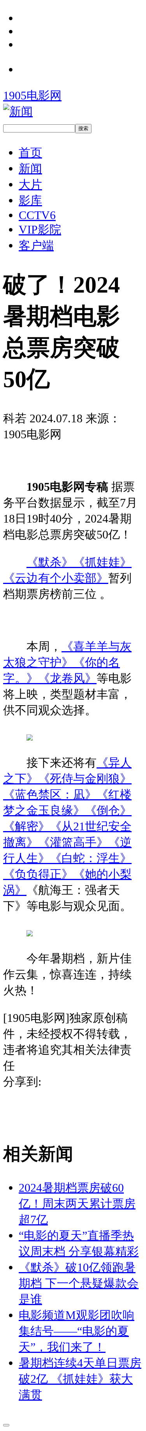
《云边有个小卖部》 (55, 578)
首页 (30, 152)
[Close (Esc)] (6, 1425)
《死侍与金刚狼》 (85, 778)
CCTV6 (37, 215)
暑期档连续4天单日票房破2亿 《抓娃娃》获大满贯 (80, 1378)
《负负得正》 (38, 874)
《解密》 (26, 826)
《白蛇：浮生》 (91, 858)
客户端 (36, 245)
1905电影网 (32, 95)
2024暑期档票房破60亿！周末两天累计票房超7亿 (77, 1203)
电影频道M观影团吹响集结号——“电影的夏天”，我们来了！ (76, 1331)
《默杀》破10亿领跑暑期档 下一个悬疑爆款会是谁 (79, 1283)
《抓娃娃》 (102, 562)
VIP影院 (40, 229)
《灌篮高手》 (73, 842)
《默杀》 (49, 562)
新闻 (30, 168)
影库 (30, 200)
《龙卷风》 (67, 678)
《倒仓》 (108, 810)
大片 (30, 184)
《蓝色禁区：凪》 (50, 794)
